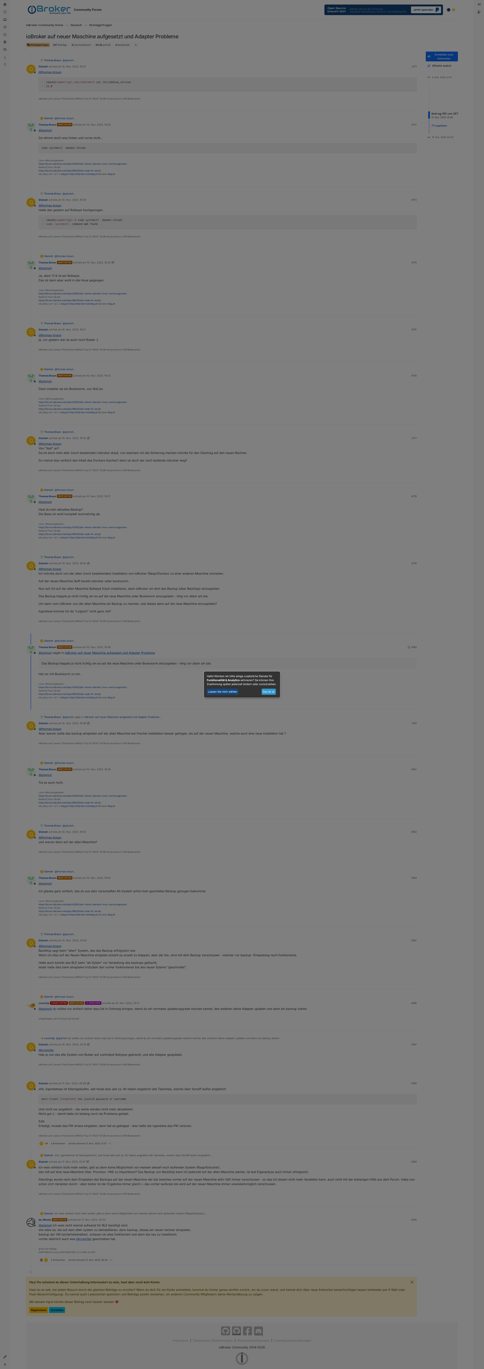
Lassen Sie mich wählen (222, 691)
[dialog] (242, 684)
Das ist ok (269, 691)
